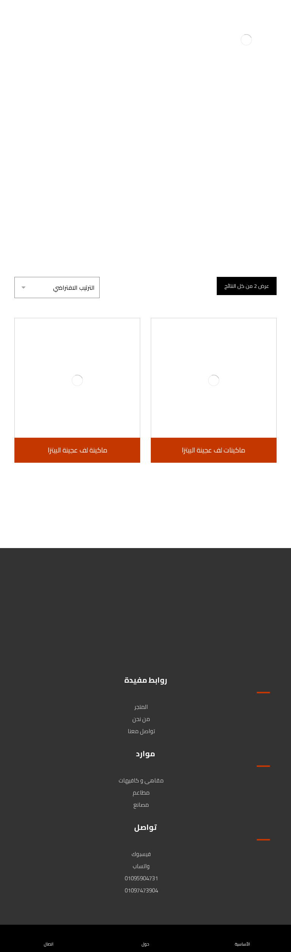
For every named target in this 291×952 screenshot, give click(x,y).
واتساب (141, 866)
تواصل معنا (141, 731)
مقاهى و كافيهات (141, 780)
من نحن (141, 718)
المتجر (141, 706)
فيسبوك (141, 853)
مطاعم (141, 792)
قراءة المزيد (209, 416)
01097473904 (141, 890)
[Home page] (183, 166)
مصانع (141, 804)
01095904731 (141, 878)
